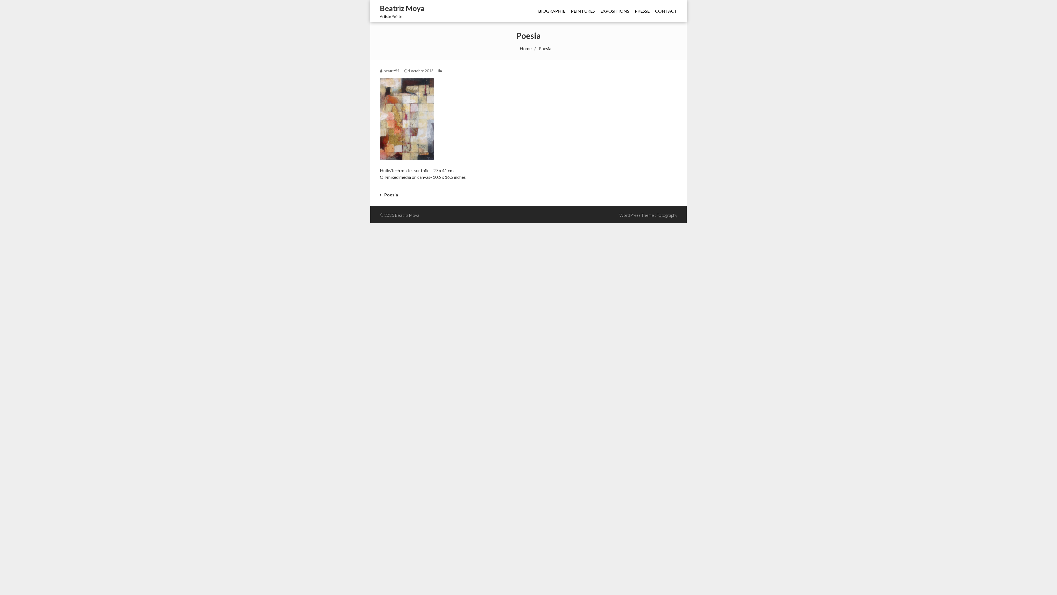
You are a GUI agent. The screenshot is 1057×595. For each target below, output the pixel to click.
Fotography (667, 215)
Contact (666, 10)
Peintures (583, 10)
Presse (642, 10)
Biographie (551, 10)
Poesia (391, 194)
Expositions (614, 10)
